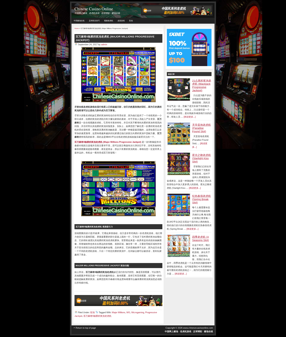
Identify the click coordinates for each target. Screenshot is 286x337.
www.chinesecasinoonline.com (198, 328)
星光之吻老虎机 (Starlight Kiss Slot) (201, 158)
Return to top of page (86, 328)
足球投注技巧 (94, 21)
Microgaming (137, 312)
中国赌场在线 (79, 21)
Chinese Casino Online (93, 8)
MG (128, 312)
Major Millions (118, 312)
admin (104, 44)
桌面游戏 (121, 21)
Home (76, 28)
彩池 (131, 21)
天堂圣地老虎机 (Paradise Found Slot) (201, 128)
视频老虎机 (108, 21)
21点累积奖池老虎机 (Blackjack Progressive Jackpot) (201, 85)
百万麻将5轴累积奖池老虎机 (97, 316)
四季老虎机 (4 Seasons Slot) (200, 238)
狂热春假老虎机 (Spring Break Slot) (201, 199)
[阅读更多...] (190, 117)
